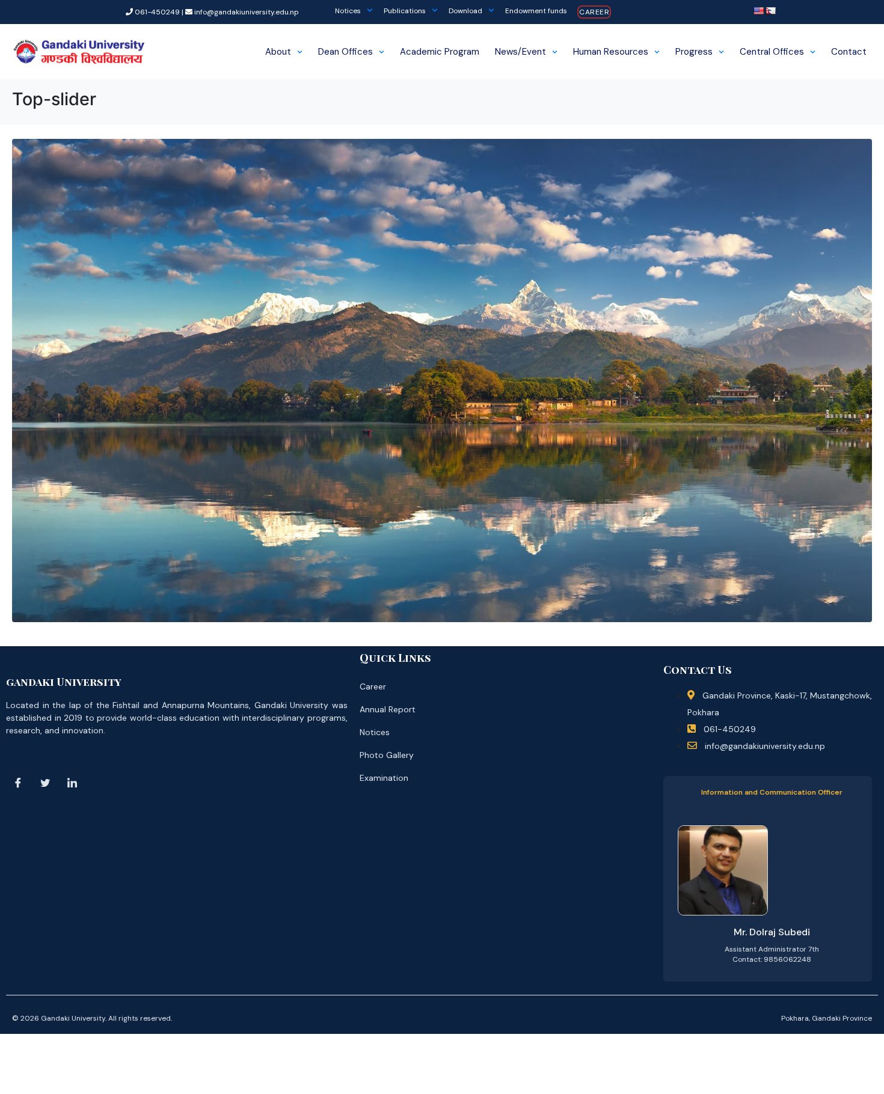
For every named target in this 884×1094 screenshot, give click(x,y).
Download (465, 11)
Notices (348, 11)
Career (594, 12)
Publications (405, 11)
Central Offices (772, 52)
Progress (694, 52)
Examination (384, 777)
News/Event (520, 52)
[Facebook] (18, 783)
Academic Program (439, 52)
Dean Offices (345, 52)
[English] (758, 11)
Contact (849, 52)
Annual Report (388, 709)
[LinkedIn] (72, 783)
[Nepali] (770, 11)
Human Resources (610, 52)
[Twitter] (45, 783)
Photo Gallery (387, 755)
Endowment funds (536, 11)
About (278, 52)
